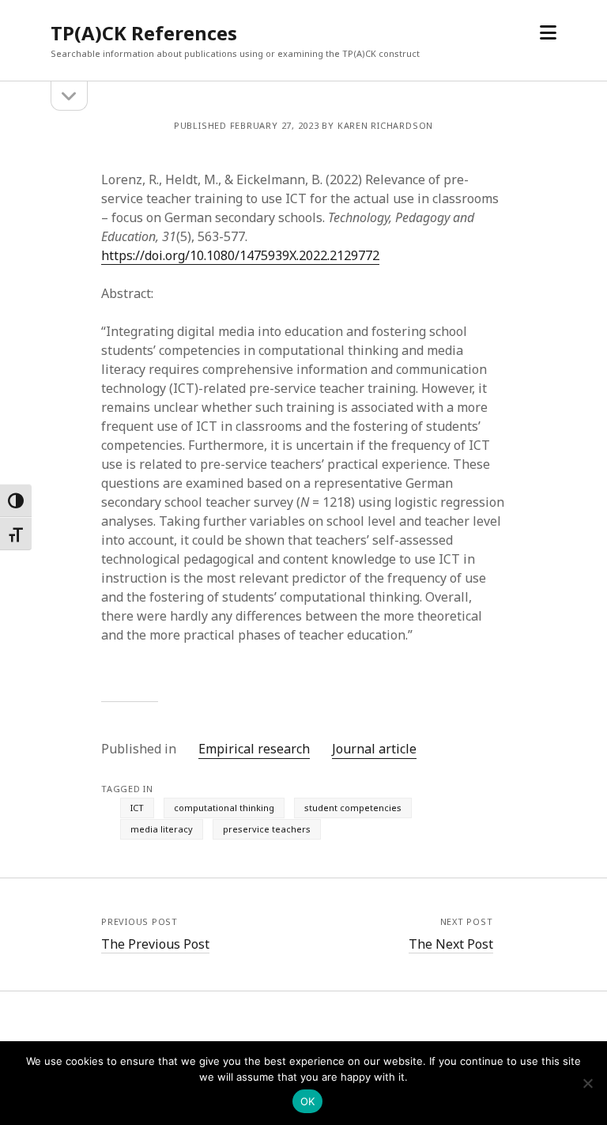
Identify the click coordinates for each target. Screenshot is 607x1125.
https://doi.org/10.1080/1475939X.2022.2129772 (240, 255)
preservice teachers (267, 829)
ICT (137, 808)
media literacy (161, 829)
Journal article (374, 748)
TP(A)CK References (144, 33)
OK (307, 1101)
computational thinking (224, 808)
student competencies (353, 808)
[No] (587, 1083)
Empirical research (254, 748)
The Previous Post (155, 944)
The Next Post (451, 944)
